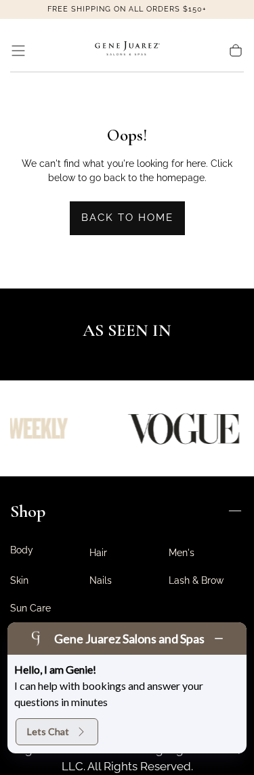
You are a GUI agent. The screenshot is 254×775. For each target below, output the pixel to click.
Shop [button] (27, 511)
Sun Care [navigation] (30, 608)
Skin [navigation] (19, 580)
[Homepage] (127, 50)
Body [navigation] (21, 550)
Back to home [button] (127, 217)
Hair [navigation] (98, 552)
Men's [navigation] (181, 552)
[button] (18, 51)
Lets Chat (48, 731)
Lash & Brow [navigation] (196, 580)
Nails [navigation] (100, 580)
